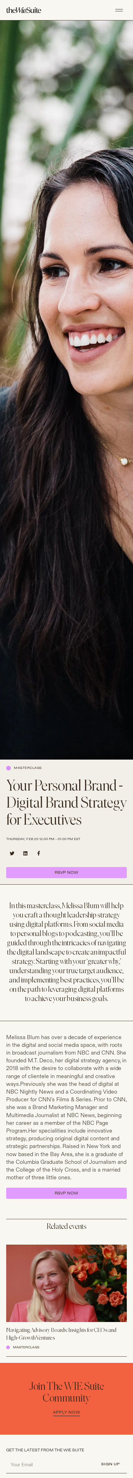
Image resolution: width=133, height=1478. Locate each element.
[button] (119, 10)
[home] (28, 10)
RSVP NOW (66, 872)
